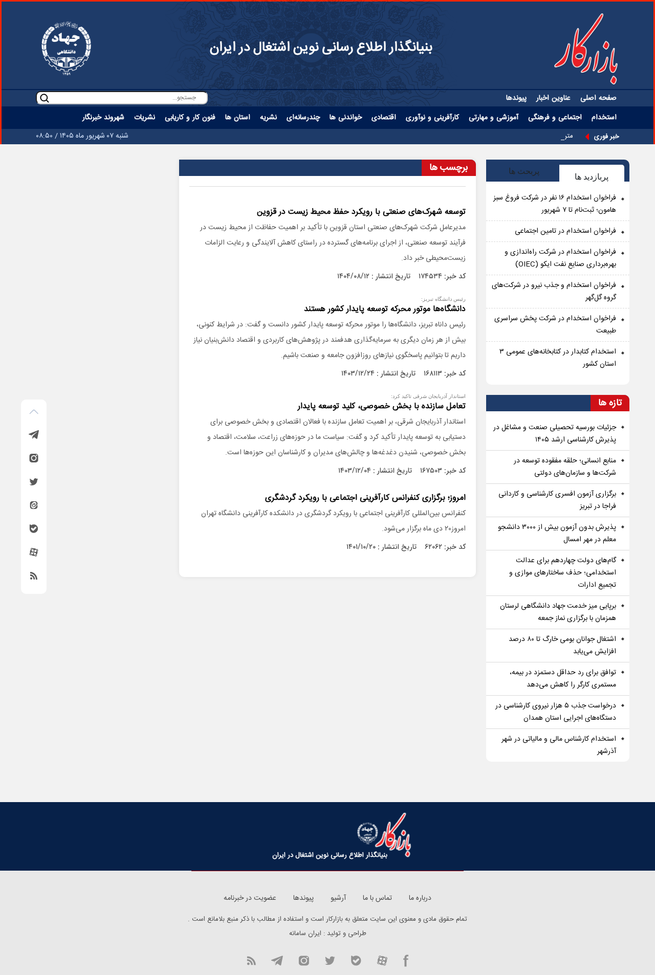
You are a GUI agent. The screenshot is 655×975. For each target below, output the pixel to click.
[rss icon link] (251, 959)
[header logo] (586, 48)
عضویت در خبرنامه (250, 898)
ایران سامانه (305, 933)
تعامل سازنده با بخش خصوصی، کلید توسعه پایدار (382, 406)
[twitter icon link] (329, 959)
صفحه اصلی (598, 98)
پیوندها (516, 98)
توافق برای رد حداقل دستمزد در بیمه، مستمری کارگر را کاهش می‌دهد (563, 679)
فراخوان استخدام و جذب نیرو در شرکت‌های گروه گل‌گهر (554, 291)
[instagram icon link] (303, 959)
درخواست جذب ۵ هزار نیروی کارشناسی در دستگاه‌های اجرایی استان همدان (555, 712)
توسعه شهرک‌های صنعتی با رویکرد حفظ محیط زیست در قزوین (360, 212)
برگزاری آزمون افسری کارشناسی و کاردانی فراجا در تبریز (557, 500)
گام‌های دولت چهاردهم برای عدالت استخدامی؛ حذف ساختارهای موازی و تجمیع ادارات (562, 573)
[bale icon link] (356, 959)
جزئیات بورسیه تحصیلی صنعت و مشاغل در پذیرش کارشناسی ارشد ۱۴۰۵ (554, 434)
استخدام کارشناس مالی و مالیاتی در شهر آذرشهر (558, 745)
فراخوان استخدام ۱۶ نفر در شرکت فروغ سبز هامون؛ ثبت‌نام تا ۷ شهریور (554, 204)
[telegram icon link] (277, 959)
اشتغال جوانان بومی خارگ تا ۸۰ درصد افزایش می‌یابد (562, 645)
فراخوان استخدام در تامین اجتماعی (565, 231)
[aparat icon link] (382, 959)
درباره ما (420, 898)
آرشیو (338, 898)
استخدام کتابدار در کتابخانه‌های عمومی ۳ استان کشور (557, 358)
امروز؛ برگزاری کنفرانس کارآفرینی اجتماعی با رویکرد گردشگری (365, 498)
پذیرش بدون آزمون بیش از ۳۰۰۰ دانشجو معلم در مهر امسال (557, 533)
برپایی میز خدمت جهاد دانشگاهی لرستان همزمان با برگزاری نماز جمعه (558, 612)
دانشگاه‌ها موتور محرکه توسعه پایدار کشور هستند (385, 309)
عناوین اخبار (553, 98)
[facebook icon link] (406, 959)
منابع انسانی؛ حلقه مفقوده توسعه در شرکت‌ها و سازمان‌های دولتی (565, 467)
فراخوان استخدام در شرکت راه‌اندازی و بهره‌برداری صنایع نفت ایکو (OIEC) (560, 258)
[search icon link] (44, 98)
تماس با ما (377, 898)
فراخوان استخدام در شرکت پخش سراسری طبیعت (555, 325)
